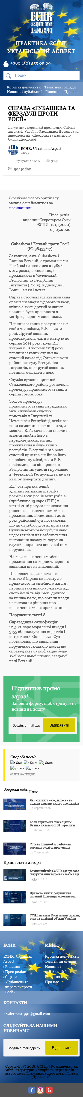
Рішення (53, 91)
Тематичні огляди (60, 87)
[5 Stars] (33, 767)
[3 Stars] (46, 762)
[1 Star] (17, 762)
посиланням (20, 207)
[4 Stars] (18, 767)
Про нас (71, 91)
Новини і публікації (24, 91)
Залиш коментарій (22, 774)
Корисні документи (24, 87)
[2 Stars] (31, 762)
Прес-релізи (21, 169)
